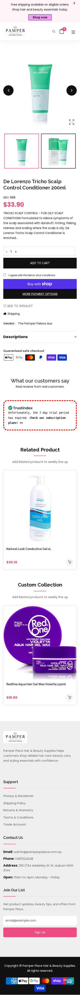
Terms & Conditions (18, 817)
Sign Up (40, 932)
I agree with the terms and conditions (31, 275)
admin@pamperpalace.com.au (38, 852)
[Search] (54, 31)
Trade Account (14, 824)
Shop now (40, 17)
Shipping (13, 314)
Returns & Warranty (18, 810)
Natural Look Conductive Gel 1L (28, 549)
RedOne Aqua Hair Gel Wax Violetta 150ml (36, 684)
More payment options (40, 294)
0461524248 (24, 858)
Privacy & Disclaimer (18, 796)
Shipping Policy (14, 803)
